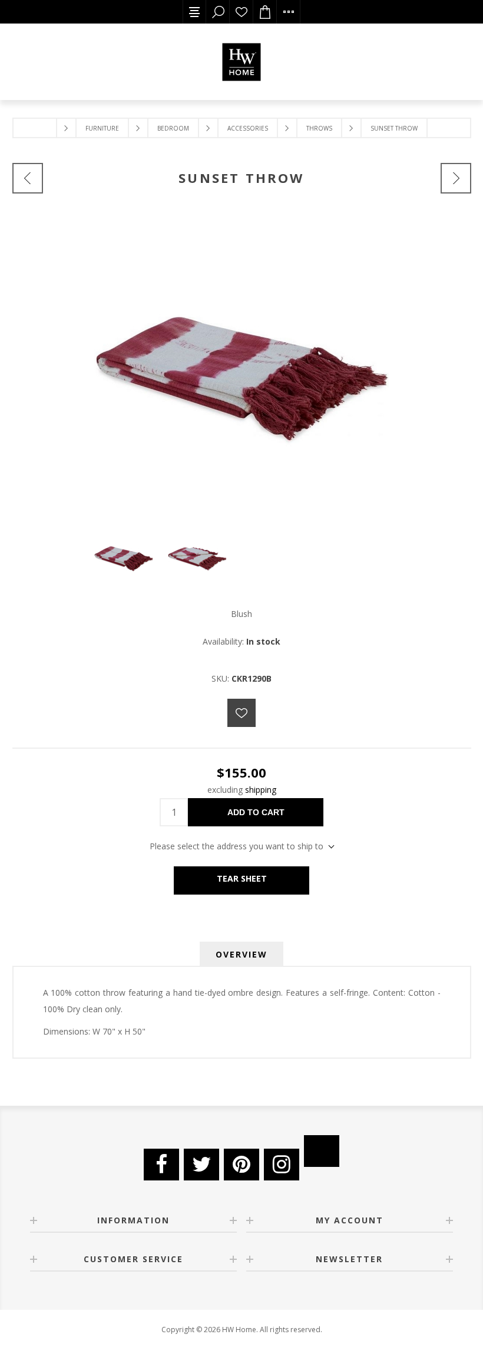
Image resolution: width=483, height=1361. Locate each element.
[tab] (241, 954)
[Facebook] (161, 1164)
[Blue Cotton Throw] (27, 178)
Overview (241, 954)
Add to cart (255, 812)
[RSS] (321, 1151)
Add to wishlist (241, 713)
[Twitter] (201, 1164)
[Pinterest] (241, 1164)
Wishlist (241, 12)
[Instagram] (281, 1164)
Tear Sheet (242, 878)
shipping (260, 789)
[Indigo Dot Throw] (456, 178)
